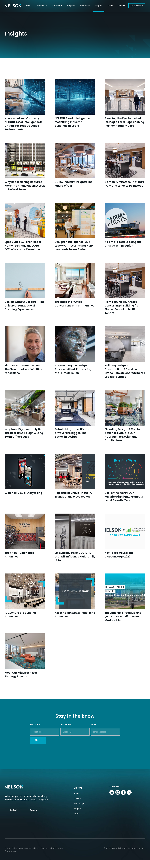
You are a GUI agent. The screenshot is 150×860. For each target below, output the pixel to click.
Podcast (122, 5)
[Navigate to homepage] (13, 6)
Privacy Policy (11, 848)
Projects (71, 5)
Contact (13, 810)
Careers (33, 810)
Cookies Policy (47, 848)
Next (38, 740)
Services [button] (56, 5)
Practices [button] (41, 5)
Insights (99, 6)
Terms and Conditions (29, 848)
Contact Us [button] (136, 5)
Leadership (85, 5)
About (28, 5)
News (110, 5)
